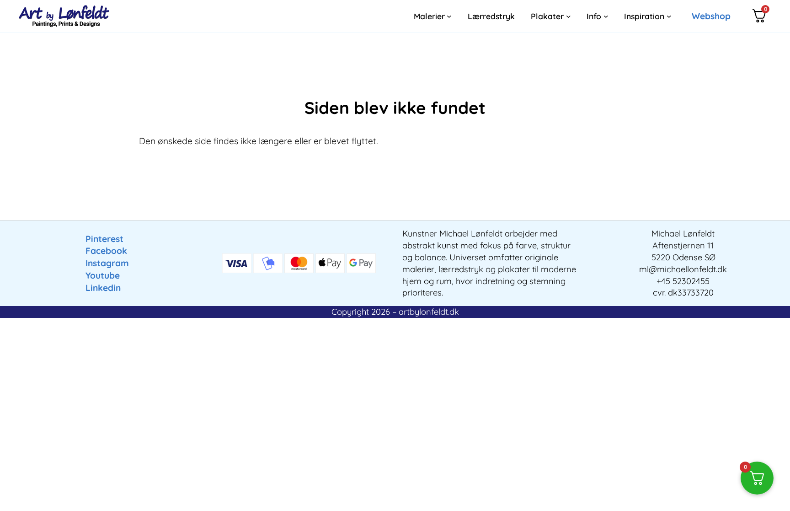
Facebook (106, 250)
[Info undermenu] (606, 16)
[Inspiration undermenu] (669, 16)
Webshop (711, 16)
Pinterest (104, 238)
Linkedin (103, 287)
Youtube (102, 275)
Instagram (107, 263)
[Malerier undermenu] (449, 16)
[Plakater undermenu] (568, 16)
